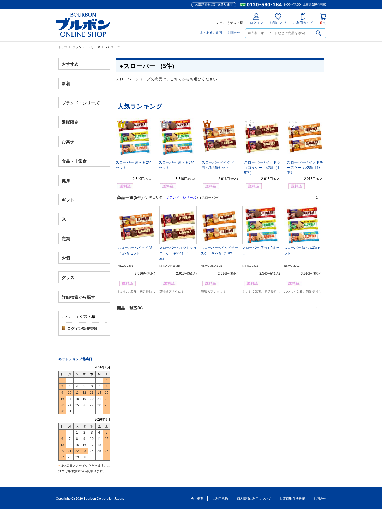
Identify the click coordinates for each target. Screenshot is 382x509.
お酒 (66, 258)
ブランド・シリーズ (86, 47)
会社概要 (197, 498)
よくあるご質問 (211, 32)
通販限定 (70, 122)
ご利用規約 (220, 498)
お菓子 (68, 142)
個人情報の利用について (254, 498)
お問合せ (233, 32)
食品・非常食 (74, 161)
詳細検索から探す (78, 297)
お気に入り (277, 23)
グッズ (68, 277)
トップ (62, 47)
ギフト (68, 200)
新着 (66, 83)
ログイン (256, 23)
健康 (66, 180)
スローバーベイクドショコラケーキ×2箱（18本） (262, 167)
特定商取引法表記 (292, 498)
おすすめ (70, 64)
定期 (66, 238)
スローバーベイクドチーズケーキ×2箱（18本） (305, 167)
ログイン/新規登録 (82, 328)
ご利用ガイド (303, 23)
